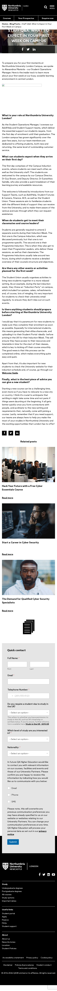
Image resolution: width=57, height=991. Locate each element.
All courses (7, 894)
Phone (15, 794)
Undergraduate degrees (12, 888)
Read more (7, 497)
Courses (7, 18)
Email (11, 675)
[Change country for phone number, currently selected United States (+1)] (11, 696)
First (9, 669)
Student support (9, 926)
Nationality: (13, 747)
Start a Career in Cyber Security (20, 542)
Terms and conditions (27, 968)
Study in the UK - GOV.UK (37, 724)
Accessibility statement (13, 957)
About (5, 935)
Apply (4, 916)
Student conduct (44, 965)
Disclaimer (7, 965)
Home (5, 24)
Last (32, 669)
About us (6, 939)
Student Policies (9, 948)
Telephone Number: (18, 689)
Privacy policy (32, 957)
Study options (8, 897)
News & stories (8, 942)
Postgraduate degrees (12, 891)
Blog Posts (15, 24)
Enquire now (48, 18)
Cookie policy (46, 957)
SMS (14, 801)
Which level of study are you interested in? (27, 731)
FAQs (4, 923)
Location (6, 945)
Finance (5, 920)
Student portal (8, 913)
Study (5, 884)
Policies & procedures (24, 965)
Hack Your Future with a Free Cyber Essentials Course (22, 487)
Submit (13, 841)
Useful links (7, 909)
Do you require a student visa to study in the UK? (27, 705)
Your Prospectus (26, 18)
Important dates (9, 901)
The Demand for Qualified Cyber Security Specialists (25, 600)
